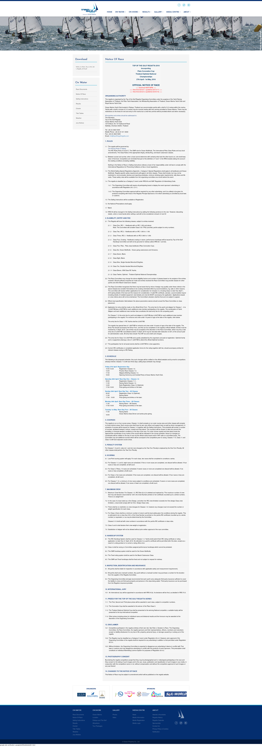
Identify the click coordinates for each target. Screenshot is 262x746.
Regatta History (157, 717)
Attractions (96, 723)
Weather (75, 732)
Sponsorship (156, 723)
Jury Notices (77, 735)
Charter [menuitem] (78, 108)
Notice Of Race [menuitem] (81, 94)
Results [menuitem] (78, 104)
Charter (75, 726)
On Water (120, 12)
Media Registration (139, 720)
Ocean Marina (97, 715)
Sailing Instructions (79, 720)
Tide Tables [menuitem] (80, 113)
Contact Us (156, 726)
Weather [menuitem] (78, 118)
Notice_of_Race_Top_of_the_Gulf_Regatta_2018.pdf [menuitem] (85, 68)
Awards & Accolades (159, 715)
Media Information (138, 717)
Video (114, 717)
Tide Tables (76, 729)
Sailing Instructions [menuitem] (82, 99)
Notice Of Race (77, 717)
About (187, 12)
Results (146, 12)
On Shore (133, 12)
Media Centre (173, 12)
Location (95, 717)
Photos (115, 715)
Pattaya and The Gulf (99, 720)
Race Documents (78, 715)
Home (109, 12)
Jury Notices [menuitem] (80, 123)
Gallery (158, 12)
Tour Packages (97, 726)
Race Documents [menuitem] (81, 89)
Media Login (137, 723)
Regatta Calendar (158, 720)
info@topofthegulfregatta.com (119, 136)
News (134, 715)
